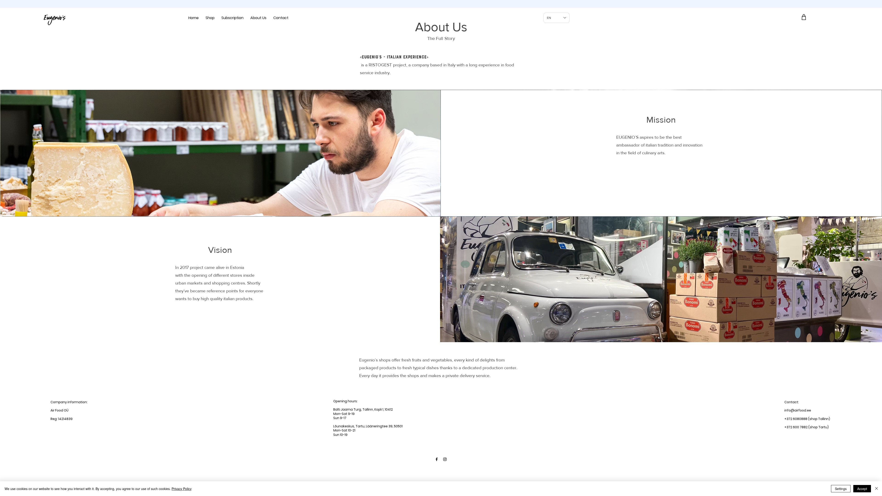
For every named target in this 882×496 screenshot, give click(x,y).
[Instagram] (445, 459)
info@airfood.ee (797, 410)
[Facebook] (436, 459)
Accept (862, 488)
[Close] (876, 488)
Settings (841, 488)
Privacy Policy (182, 488)
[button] (210, 18)
